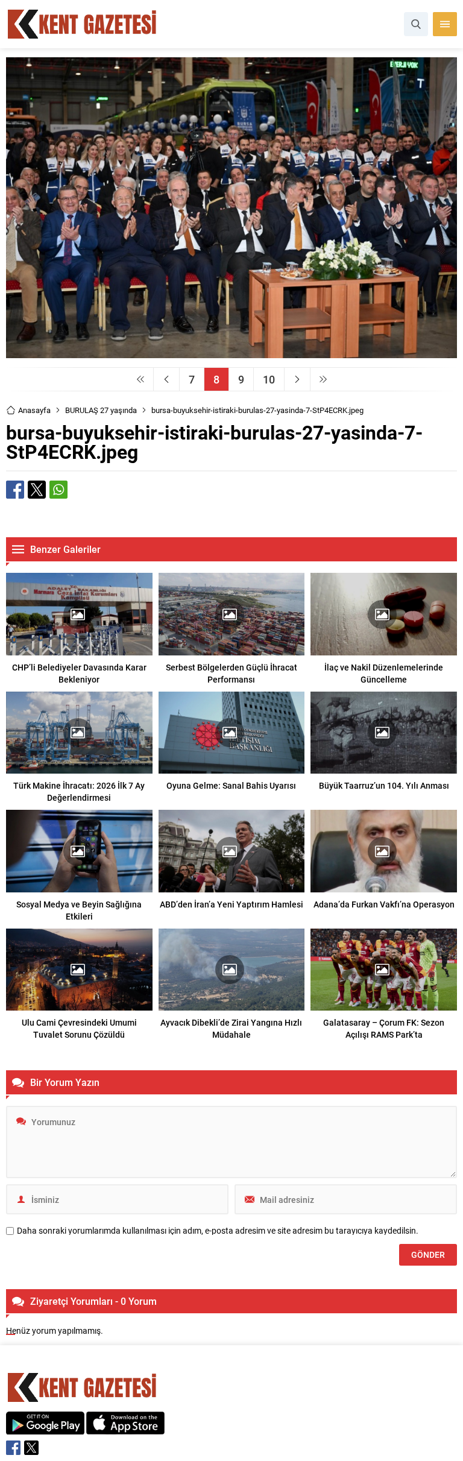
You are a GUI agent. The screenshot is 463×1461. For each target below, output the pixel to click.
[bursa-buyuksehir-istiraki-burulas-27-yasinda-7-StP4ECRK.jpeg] (231, 352)
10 (269, 379)
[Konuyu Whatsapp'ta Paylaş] (58, 490)
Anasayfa (34, 410)
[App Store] (125, 1428)
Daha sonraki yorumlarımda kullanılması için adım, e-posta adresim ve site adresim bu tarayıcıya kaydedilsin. (217, 1230)
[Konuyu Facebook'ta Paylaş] (15, 490)
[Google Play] (45, 1428)
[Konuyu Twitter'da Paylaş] (37, 490)
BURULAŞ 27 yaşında (101, 410)
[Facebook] (13, 1447)
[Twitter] (31, 1447)
